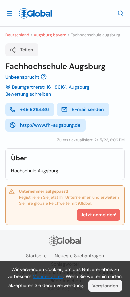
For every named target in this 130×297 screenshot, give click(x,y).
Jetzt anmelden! (98, 215)
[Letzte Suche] (120, 13)
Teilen (26, 50)
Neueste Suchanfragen (79, 256)
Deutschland (17, 35)
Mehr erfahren (48, 276)
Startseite (36, 256)
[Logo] (35, 13)
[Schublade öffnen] (9, 13)
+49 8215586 (34, 109)
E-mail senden (88, 109)
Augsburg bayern (50, 35)
